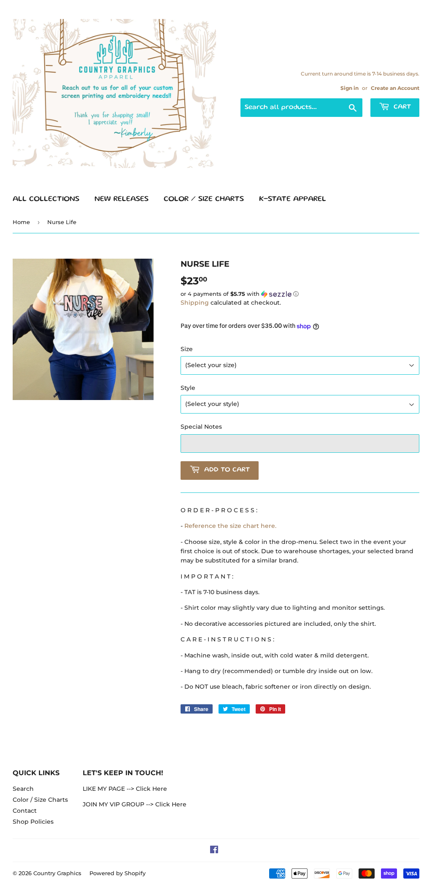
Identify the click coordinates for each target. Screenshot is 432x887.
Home (21, 222)
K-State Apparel (292, 199)
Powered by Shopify (117, 873)
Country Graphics (57, 873)
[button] (300, 294)
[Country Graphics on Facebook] (214, 851)
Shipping (195, 302)
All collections (46, 199)
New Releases (121, 199)
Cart (401, 107)
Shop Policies (33, 821)
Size (187, 349)
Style (188, 388)
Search (23, 788)
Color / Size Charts (204, 199)
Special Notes (201, 426)
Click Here (151, 788)
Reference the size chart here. (230, 526)
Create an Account (395, 88)
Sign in (349, 88)
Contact (25, 810)
